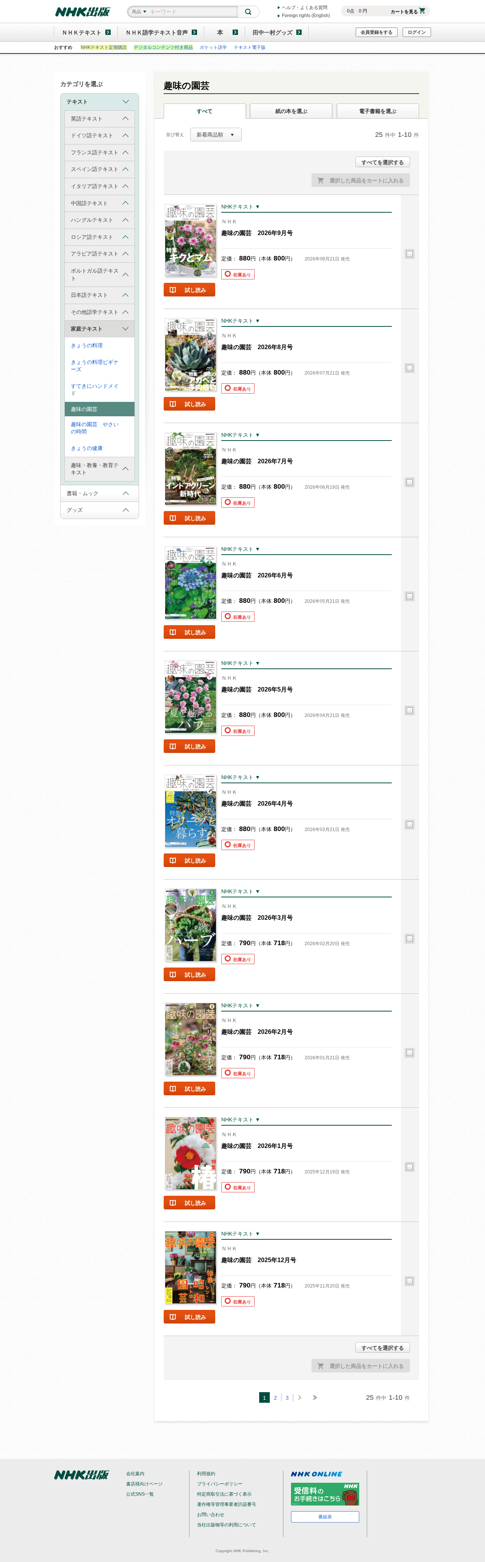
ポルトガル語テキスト (95, 274)
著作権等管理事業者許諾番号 (226, 1504)
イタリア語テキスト (95, 186)
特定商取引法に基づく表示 (224, 1494)
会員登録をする (377, 32)
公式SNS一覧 (140, 1494)
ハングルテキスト (92, 220)
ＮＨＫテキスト (82, 32)
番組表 (325, 1517)
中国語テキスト (89, 203)
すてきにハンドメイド (95, 390)
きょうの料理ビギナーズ (95, 366)
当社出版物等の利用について (226, 1524)
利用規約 (206, 1473)
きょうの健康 (87, 448)
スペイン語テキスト (95, 169)
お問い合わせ (210, 1514)
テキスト (77, 102)
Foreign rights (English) (306, 15)
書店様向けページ (144, 1484)
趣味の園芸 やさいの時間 (95, 428)
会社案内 (135, 1473)
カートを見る (404, 11)
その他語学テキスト (95, 312)
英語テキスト (87, 119)
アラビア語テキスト (95, 254)
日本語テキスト (89, 295)
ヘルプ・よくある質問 (304, 7)
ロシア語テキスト (92, 237)
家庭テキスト (87, 329)
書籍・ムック (83, 493)
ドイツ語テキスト (92, 135)
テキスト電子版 (250, 47)
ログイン (417, 32)
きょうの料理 (87, 345)
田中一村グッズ (273, 32)
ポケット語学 (213, 47)
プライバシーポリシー (219, 1484)
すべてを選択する (382, 162)
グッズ (75, 510)
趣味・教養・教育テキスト (95, 469)
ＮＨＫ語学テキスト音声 (156, 32)
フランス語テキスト (95, 152)
